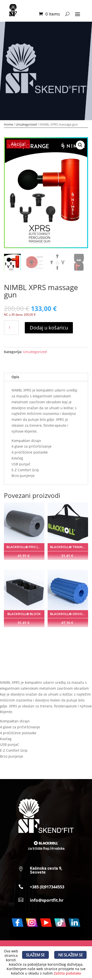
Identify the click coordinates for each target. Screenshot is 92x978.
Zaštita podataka (67, 973)
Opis (15, 377)
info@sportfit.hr (47, 900)
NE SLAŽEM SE (70, 955)
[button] (80, 145)
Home (8, 124)
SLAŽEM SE (35, 955)
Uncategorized (26, 124)
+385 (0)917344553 (47, 887)
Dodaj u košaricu (49, 327)
